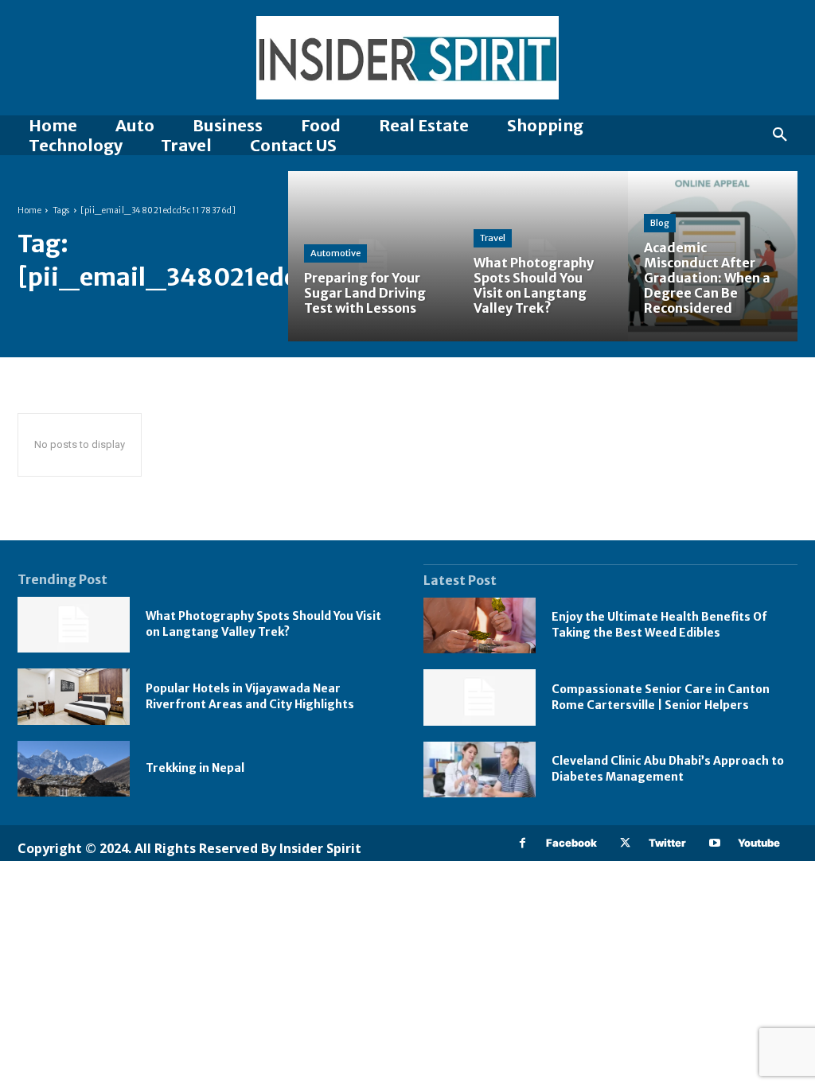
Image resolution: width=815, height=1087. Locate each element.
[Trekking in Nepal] (74, 769)
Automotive (335, 253)
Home (29, 210)
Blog (659, 222)
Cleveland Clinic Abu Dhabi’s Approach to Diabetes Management (668, 769)
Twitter (667, 842)
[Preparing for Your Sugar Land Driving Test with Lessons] (373, 256)
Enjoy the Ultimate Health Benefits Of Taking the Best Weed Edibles (659, 625)
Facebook (571, 842)
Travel (492, 238)
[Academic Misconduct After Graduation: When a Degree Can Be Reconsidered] (712, 256)
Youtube (759, 842)
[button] (779, 135)
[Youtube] (714, 843)
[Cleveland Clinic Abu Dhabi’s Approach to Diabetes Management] (479, 770)
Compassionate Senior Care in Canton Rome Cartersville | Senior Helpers (661, 697)
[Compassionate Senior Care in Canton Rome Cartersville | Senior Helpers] (479, 697)
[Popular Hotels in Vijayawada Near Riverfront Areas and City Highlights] (74, 696)
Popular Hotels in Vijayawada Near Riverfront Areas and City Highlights (250, 696)
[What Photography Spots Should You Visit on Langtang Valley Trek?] (542, 256)
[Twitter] (625, 843)
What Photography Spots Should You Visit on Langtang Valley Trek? (263, 624)
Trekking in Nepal (195, 768)
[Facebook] (522, 843)
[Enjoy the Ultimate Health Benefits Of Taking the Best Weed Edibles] (479, 626)
